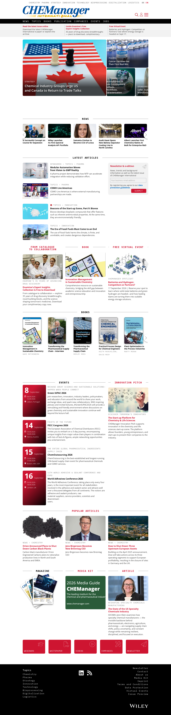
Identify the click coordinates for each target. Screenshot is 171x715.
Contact (142, 671)
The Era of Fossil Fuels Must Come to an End (73, 229)
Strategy (56, 2)
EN (147, 2)
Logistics (133, 2)
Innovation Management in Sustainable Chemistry (78, 281)
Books (48, 21)
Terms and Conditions (132, 684)
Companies (81, 21)
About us (142, 674)
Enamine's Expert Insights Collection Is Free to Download (39, 288)
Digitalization (117, 2)
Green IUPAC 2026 (57, 393)
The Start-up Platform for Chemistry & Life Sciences (121, 419)
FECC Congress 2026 (58, 425)
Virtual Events (137, 690)
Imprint (142, 681)
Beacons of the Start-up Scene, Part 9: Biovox (74, 208)
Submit (139, 191)
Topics (36, 21)
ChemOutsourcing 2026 (60, 454)
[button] (22, 135)
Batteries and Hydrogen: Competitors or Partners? (121, 283)
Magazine (43, 571)
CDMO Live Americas (61, 188)
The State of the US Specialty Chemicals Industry (123, 610)
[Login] (141, 15)
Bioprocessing (99, 2)
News (26, 21)
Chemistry (34, 2)
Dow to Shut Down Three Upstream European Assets (122, 547)
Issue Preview (138, 694)
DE (143, 2)
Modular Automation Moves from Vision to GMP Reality (65, 169)
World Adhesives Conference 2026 (65, 478)
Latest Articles (85, 157)
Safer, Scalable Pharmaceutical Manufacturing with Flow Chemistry (127, 91)
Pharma (45, 2)
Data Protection (136, 687)
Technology (83, 2)
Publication (62, 21)
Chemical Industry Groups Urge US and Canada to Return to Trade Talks (53, 88)
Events (95, 21)
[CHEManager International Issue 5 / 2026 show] (45, 584)
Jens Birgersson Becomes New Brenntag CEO (78, 547)
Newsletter (140, 668)
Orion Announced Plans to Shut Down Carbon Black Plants (40, 547)
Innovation (69, 2)
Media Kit (141, 678)
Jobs (106, 21)
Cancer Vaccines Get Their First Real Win (119, 63)
